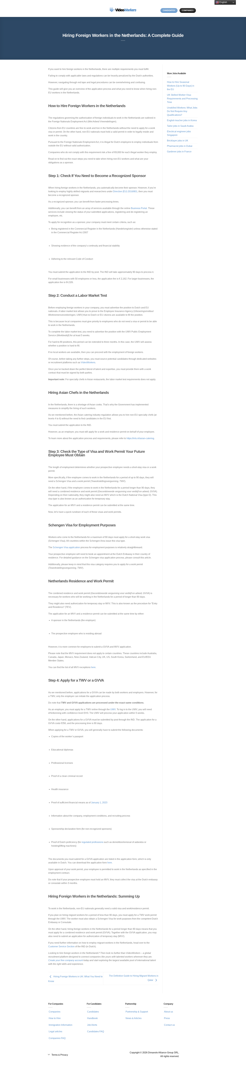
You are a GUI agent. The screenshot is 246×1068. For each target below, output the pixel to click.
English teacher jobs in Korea (182, 120)
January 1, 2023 (99, 802)
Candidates (93, 1011)
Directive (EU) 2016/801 (125, 191)
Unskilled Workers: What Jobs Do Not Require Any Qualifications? (182, 111)
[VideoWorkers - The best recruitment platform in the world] (123, 8)
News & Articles (134, 1018)
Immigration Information (60, 1025)
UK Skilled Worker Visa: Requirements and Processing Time (182, 98)
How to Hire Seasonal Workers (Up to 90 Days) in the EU (180, 86)
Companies (54, 1011)
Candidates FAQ (95, 1031)
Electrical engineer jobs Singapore (179, 133)
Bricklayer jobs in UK (177, 140)
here (93, 667)
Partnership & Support (137, 1011)
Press (167, 1018)
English (223, 2)
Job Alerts (92, 1025)
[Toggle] (49, 1054)
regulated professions (92, 842)
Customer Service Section (61, 946)
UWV (113, 709)
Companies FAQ (57, 1038)
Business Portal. (139, 208)
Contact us (169, 1025)
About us (168, 1011)
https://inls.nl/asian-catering (140, 438)
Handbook (92, 1018)
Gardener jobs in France (179, 151)
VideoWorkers (88, 362)
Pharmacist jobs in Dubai (179, 146)
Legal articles (55, 1031)
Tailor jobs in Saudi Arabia (180, 126)
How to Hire (55, 1018)
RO (156, 10)
